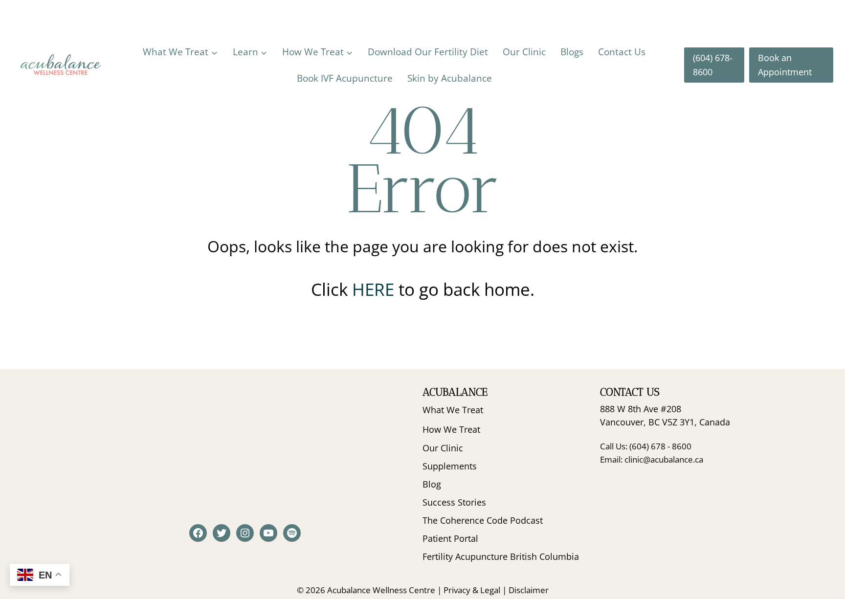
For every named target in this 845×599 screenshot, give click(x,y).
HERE (375, 289)
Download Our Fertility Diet (428, 51)
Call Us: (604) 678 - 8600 (645, 446)
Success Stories (454, 502)
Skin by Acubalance (449, 78)
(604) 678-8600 (713, 65)
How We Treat (451, 429)
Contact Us (621, 51)
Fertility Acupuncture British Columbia (500, 556)
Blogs (571, 51)
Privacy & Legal (472, 590)
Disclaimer (529, 590)
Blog (431, 484)
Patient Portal (450, 538)
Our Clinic (524, 51)
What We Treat (452, 410)
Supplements (449, 466)
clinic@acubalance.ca (663, 459)
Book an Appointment (785, 65)
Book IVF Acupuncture (345, 78)
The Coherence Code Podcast (482, 520)
